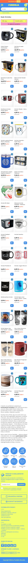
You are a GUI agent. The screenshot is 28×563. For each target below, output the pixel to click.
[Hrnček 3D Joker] (7, 192)
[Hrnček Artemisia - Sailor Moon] (20, 129)
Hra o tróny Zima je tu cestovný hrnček (20, 329)
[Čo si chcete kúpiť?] (2, 5)
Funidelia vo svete (6, 524)
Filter (5, 21)
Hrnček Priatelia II (6, 265)
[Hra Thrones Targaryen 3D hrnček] (20, 349)
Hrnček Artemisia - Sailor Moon (19, 141)
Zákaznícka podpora (15, 496)
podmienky (13, 489)
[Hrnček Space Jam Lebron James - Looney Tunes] (20, 286)
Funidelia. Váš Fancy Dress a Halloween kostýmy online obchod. (13, 5)
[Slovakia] (2, 545)
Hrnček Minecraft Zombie (19, 391)
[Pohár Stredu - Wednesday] (7, 35)
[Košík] (25, 4)
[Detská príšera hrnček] (7, 286)
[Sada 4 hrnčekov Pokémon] (20, 161)
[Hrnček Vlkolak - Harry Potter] (20, 98)
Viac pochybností (6, 517)
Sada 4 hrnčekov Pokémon (18, 172)
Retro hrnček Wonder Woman (20, 78)
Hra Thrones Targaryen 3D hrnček (20, 360)
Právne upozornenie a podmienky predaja (12, 525)
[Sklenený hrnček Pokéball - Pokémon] (20, 192)
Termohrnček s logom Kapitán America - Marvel (6, 172)
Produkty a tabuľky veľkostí (8, 512)
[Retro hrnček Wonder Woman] (20, 67)
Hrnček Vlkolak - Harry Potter (20, 109)
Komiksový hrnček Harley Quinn (6, 109)
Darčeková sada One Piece (6, 78)
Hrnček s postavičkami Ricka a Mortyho (7, 141)
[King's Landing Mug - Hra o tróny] (7, 380)
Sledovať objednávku (15, 501)
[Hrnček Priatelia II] (7, 255)
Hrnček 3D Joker (5, 203)
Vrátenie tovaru (5, 515)
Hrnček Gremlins (18, 234)
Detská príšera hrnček (7, 297)
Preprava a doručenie (7, 514)
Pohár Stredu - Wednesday (5, 47)
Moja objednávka (6, 511)
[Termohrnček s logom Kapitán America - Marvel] (7, 161)
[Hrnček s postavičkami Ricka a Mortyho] (7, 129)
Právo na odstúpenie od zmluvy (9, 532)
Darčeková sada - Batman (19, 47)
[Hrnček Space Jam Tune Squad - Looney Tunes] (7, 317)
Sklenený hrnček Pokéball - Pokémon (19, 203)
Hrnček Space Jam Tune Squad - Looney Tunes (6, 329)
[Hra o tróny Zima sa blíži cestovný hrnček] (7, 349)
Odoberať (21, 484)
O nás (2, 536)
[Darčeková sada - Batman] (20, 35)
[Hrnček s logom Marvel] (20, 255)
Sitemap (3, 533)
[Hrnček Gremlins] (20, 223)
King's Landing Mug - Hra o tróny (6, 391)
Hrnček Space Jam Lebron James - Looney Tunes (20, 297)
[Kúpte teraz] (12, 55)
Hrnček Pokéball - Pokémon (5, 235)
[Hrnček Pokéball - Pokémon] (7, 223)
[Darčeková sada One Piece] (7, 67)
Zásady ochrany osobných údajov (10, 527)
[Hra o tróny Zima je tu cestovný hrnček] (20, 317)
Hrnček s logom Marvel (20, 265)
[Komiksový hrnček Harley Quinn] (7, 98)
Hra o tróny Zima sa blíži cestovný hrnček (6, 360)
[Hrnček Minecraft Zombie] (20, 380)
